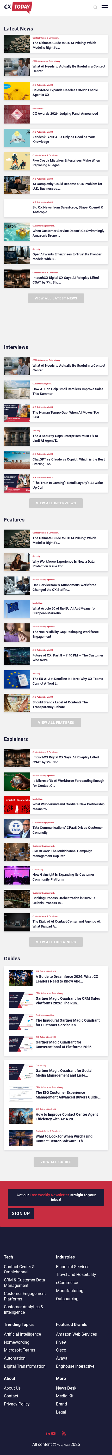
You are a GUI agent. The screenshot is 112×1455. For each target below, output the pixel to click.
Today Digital (63, 1445)
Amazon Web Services (76, 1334)
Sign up (21, 1213)
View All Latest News (56, 298)
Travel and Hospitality (76, 1274)
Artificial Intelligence (22, 1334)
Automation (15, 1358)
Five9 (61, 1342)
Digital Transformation (25, 1366)
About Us (12, 1388)
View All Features (56, 723)
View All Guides (56, 1162)
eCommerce (67, 1282)
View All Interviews (56, 503)
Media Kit (64, 1395)
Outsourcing (67, 1298)
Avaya (61, 1358)
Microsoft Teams (19, 1350)
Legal (61, 1412)
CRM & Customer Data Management (24, 1283)
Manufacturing (69, 1290)
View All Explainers (56, 942)
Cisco (61, 1350)
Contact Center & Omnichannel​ (19, 1269)
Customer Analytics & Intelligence (23, 1309)
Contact (11, 1395)
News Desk (66, 1388)
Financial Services (72, 1266)
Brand (61, 1404)
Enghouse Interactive (75, 1366)
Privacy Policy (17, 1404)
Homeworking (16, 1342)
